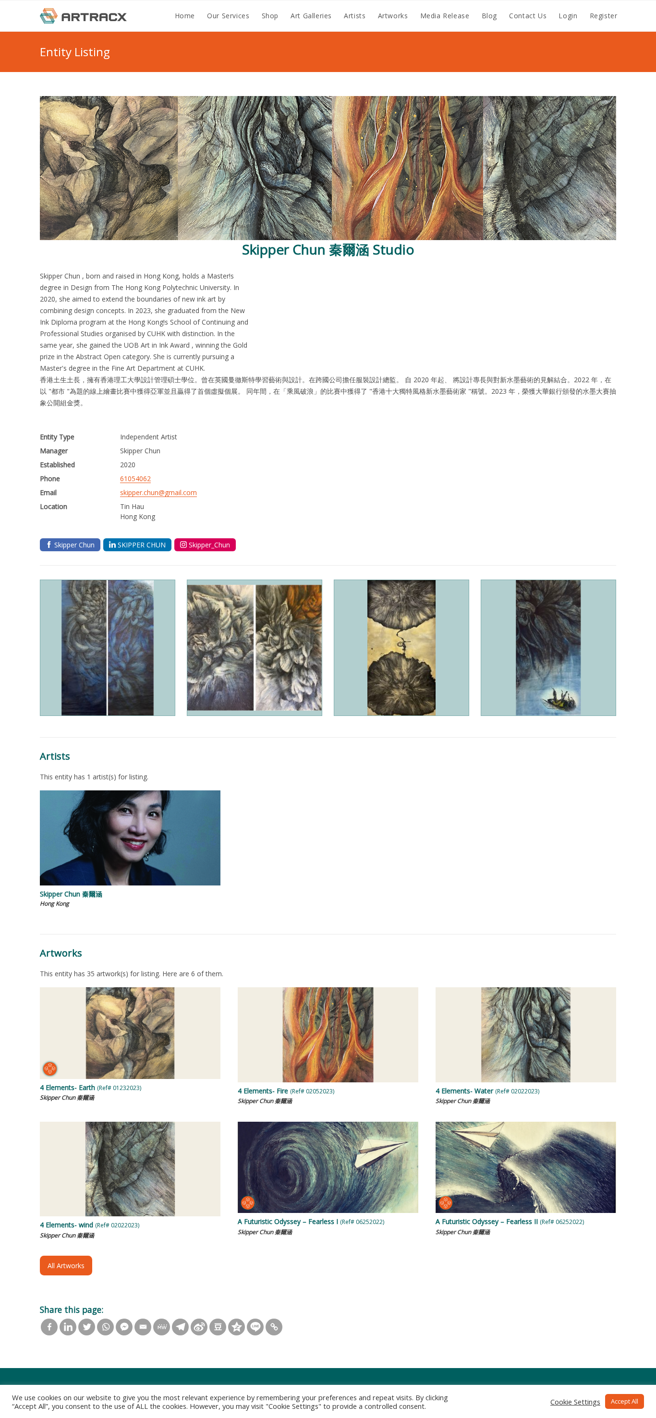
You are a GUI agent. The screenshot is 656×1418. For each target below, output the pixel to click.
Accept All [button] (624, 1401)
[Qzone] (236, 1327)
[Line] (255, 1327)
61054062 (135, 478)
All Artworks (66, 1265)
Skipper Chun (74, 544)
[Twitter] (86, 1327)
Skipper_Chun (209, 544)
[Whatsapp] (105, 1327)
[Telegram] (180, 1327)
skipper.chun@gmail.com (158, 492)
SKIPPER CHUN (142, 544)
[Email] (142, 1327)
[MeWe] (161, 1327)
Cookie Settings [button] (575, 1401)
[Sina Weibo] (199, 1327)
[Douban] (217, 1327)
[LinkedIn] (68, 1327)
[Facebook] (49, 1327)
